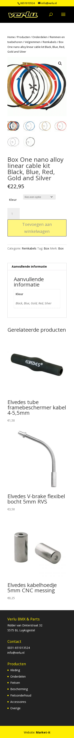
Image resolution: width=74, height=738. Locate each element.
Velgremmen (32, 42)
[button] (60, 63)
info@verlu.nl (15, 653)
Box (46, 248)
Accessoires (18, 702)
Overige (15, 708)
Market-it (43, 732)
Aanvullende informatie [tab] (29, 266)
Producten (23, 37)
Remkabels (50, 42)
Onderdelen (39, 37)
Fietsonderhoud (20, 695)
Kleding (15, 670)
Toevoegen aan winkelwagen (37, 228)
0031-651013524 (18, 648)
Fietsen (15, 683)
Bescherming (19, 689)
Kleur (13, 200)
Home (11, 37)
